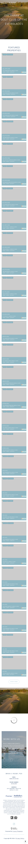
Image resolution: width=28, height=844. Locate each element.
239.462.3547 (14, 783)
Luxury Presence (18, 831)
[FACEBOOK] (14, 824)
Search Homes (14, 681)
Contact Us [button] (8, 760)
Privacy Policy (20, 838)
